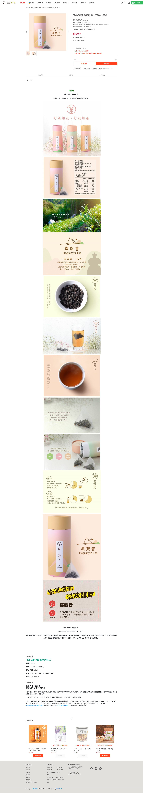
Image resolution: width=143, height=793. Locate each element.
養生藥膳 (48, 3)
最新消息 (28, 767)
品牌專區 (83, 3)
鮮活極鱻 (57, 3)
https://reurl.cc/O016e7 (62, 705)
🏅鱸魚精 (31, 3)
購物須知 (28, 777)
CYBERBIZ (59, 789)
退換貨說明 (28, 780)
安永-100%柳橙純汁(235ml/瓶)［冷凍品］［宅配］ (37, 749)
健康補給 (40, 3)
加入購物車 (84, 64)
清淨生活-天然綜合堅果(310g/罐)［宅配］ (82, 749)
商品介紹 (40, 75)
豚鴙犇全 (66, 3)
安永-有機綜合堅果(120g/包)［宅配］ (104, 749)
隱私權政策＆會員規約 (31, 782)
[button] (69, 32)
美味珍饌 (74, 3)
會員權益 (28, 775)
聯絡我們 (28, 772)
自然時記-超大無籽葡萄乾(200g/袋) (58, 749)
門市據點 (28, 770)
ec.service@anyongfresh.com (34, 705)
